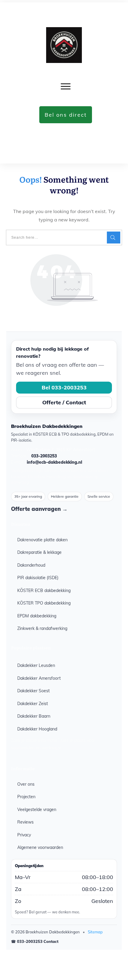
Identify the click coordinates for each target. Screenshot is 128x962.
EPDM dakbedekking (36, 616)
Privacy (24, 835)
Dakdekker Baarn (33, 716)
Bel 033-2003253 (64, 387)
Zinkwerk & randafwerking (42, 628)
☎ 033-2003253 (27, 941)
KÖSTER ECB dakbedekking (44, 590)
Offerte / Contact (64, 402)
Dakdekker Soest (33, 690)
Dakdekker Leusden (36, 665)
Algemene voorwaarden (40, 847)
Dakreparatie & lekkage (39, 552)
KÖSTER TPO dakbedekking (44, 603)
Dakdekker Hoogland (37, 729)
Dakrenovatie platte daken (42, 539)
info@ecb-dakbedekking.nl (54, 462)
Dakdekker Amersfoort (39, 678)
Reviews (25, 822)
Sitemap (95, 931)
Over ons (26, 784)
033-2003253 (44, 456)
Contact (50, 941)
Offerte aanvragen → (39, 508)
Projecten (26, 796)
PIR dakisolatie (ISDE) (37, 577)
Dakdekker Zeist (32, 703)
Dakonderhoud (31, 565)
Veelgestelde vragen (36, 809)
